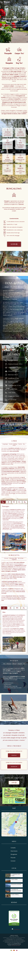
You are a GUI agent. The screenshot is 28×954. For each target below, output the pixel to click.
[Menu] (26, 3)
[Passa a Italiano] (11, 950)
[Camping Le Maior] (5, 2)
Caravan (13, 861)
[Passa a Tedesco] (14, 950)
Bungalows (14, 854)
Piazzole (13, 857)
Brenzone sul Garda (16, 884)
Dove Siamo (14, 851)
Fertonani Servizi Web (16, 945)
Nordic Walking (15, 894)
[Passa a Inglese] (16, 950)
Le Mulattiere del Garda (15, 875)
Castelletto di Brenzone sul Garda (16, 890)
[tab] (3, 502)
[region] (14, 21)
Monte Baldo (14, 879)
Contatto (13, 848)
